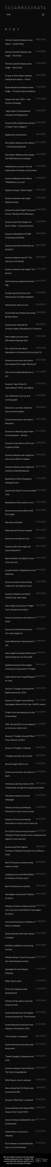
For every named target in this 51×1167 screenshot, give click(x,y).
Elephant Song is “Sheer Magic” (19, 190)
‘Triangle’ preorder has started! (18, 756)
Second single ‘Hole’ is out (16, 764)
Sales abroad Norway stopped (18, 530)
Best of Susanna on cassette (17, 886)
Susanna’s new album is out (17, 538)
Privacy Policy (45, 1160)
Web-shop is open (13, 981)
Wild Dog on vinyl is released (18, 1080)
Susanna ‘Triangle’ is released (18, 748)
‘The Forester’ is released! (16, 1036)
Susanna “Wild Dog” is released (19, 1100)
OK (38, 1160)
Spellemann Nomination (16, 134)
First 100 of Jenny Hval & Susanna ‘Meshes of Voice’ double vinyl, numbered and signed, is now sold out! (25, 835)
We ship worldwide (13, 522)
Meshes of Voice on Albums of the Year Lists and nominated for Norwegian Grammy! (23, 910)
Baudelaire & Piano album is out (19, 502)
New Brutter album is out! (16, 305)
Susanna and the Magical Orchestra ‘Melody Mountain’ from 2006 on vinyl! (24, 851)
